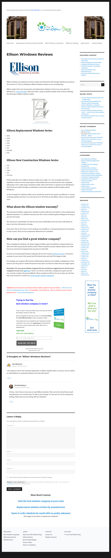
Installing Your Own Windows (89, 164)
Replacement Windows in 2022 (89, 171)
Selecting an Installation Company (90, 173)
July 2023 (83, 215)
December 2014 (85, 262)
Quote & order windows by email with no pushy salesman (40, 513)
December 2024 (85, 207)
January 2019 (85, 240)
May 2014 (84, 271)
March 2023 (84, 218)
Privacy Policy (27, 542)
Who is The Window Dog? (88, 70)
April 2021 (84, 233)
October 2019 (85, 237)
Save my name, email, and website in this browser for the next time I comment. (31, 477)
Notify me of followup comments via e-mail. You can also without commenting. (38, 483)
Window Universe (51, 537)
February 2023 (85, 220)
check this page (21, 91)
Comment (11, 425)
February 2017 (85, 246)
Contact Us (48, 534)
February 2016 (85, 253)
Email (9, 460)
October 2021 (85, 231)
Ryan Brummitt (85, 137)
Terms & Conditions (29, 545)
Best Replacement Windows (89, 159)
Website (10, 468)
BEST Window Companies (54, 43)
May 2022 (84, 224)
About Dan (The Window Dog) (32, 534)
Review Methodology (29, 540)
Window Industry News (87, 184)
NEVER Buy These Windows (89, 168)
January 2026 (85, 204)
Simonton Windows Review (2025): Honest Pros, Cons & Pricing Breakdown (92, 139)
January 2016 (85, 255)
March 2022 (84, 226)
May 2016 (84, 249)
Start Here (10, 43)
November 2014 (85, 264)
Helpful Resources (86, 71)
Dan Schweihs (35, 10)
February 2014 (85, 275)
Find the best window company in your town (41, 501)
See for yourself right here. (25, 292)
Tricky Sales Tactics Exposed (89, 179)
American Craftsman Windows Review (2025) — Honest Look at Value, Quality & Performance (92, 112)
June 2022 (84, 222)
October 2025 (85, 206)
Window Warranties (86, 190)
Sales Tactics (85, 43)
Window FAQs (85, 182)
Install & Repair (97, 43)
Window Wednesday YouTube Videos (91, 62)
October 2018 (85, 242)
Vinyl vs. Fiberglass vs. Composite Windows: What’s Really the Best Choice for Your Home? (92, 106)
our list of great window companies (42, 275)
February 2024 (85, 211)
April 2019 (84, 238)
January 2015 (84, 260)
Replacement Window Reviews (89, 170)
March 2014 (84, 273)
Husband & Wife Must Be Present (90, 64)
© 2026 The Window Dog (72, 534)
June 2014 (84, 269)
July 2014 (83, 267)
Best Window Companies (11, 534)
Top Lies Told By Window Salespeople (91, 175)
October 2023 (85, 213)
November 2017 (85, 244)
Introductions (85, 166)
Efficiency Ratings (72, 43)
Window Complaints (87, 181)
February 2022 (85, 227)
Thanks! (93, 130)
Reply (9, 378)
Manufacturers (8, 540)
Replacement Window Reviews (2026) (29, 43)
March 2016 (84, 251)
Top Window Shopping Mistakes (90, 177)
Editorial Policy (28, 537)
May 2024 (84, 209)
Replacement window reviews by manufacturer (41, 507)
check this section (58, 254)
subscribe (10, 484)
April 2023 (84, 217)
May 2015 (84, 258)
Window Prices (85, 186)
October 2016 (85, 247)
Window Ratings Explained (88, 188)
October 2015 (85, 257)
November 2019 (85, 235)
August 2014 (84, 266)
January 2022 (85, 229)
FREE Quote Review (10, 537)
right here (27, 271)
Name (9, 451)
